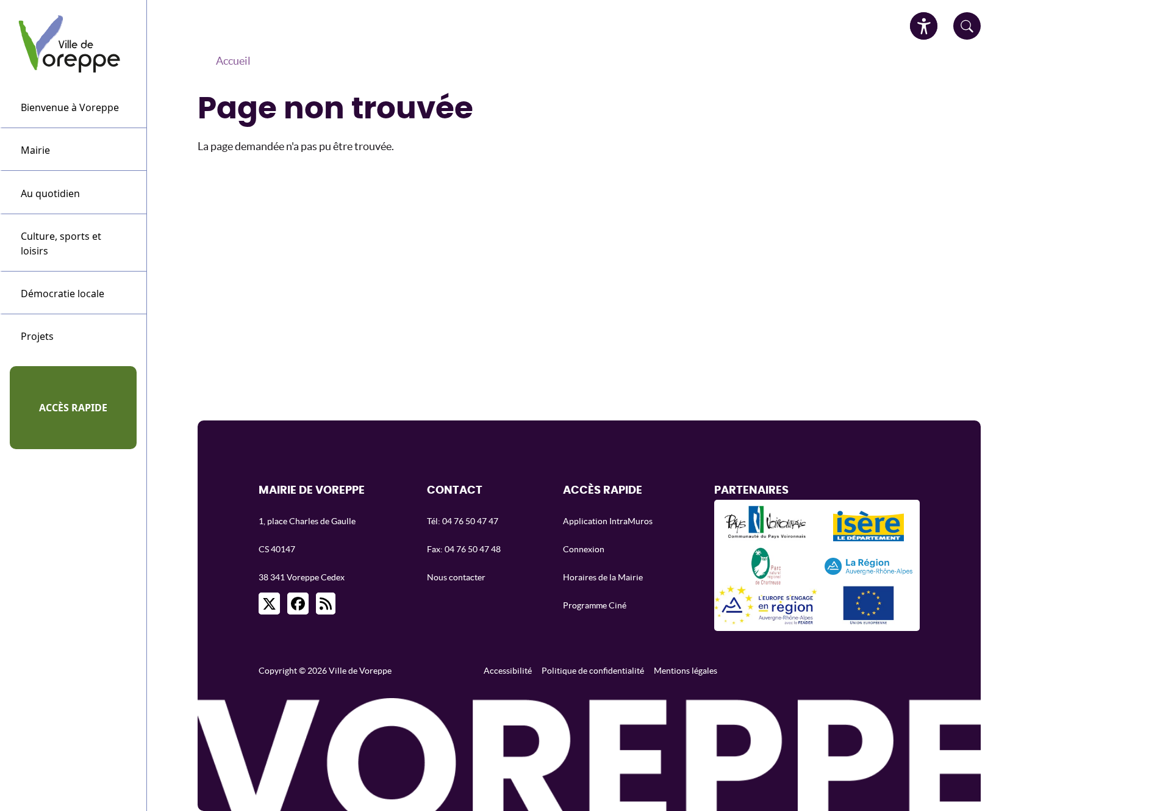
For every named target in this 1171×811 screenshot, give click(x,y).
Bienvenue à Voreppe (70, 107)
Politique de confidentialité (593, 671)
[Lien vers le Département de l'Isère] (868, 526)
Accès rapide (73, 407)
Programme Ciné (594, 605)
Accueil (233, 60)
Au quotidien (50, 193)
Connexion (583, 549)
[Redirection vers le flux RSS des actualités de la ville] (325, 603)
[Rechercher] (967, 26)
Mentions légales (685, 671)
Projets (37, 336)
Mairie (35, 150)
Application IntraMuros (608, 521)
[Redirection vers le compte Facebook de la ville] (298, 603)
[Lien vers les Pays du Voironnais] (766, 526)
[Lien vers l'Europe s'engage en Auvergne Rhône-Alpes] (765, 605)
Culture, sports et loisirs (61, 243)
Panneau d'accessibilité (923, 26)
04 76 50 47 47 (470, 521)
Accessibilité (508, 671)
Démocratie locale (62, 293)
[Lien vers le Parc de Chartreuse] (765, 565)
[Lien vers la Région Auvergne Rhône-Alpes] (868, 565)
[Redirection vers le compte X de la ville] (269, 603)
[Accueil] (73, 42)
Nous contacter (456, 577)
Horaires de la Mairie (603, 577)
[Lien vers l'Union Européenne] (868, 605)
